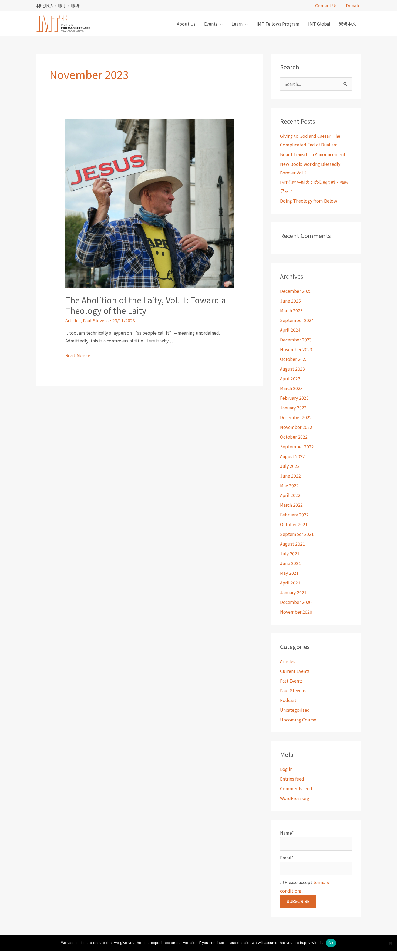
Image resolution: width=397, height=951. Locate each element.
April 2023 (290, 378)
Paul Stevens (96, 320)
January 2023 (293, 407)
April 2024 (290, 330)
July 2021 (290, 553)
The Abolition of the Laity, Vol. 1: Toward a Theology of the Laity (145, 305)
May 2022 (289, 485)
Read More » (77, 354)
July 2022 (290, 466)
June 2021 (290, 563)
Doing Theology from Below (308, 200)
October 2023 (294, 359)
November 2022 (296, 427)
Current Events (295, 671)
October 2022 (294, 437)
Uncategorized (295, 710)
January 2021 (293, 592)
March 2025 (291, 310)
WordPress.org (294, 798)
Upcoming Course (298, 719)
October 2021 (294, 524)
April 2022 (290, 495)
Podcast (288, 700)
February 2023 (294, 398)
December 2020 (296, 602)
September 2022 (297, 446)
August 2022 (292, 456)
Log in (286, 769)
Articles (72, 320)
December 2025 (296, 291)
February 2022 (294, 514)
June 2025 (290, 300)
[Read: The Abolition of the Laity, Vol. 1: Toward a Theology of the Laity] (150, 203)
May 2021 (289, 573)
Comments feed (296, 788)
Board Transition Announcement (312, 154)
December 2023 (296, 339)
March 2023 (291, 388)
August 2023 (292, 368)
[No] (390, 943)
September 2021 (297, 534)
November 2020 (296, 612)
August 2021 (292, 543)
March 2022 (291, 505)
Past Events (291, 680)
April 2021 (290, 582)
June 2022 (290, 475)
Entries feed (292, 778)
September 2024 (297, 320)
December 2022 (296, 417)
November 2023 (296, 349)
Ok (330, 942)
